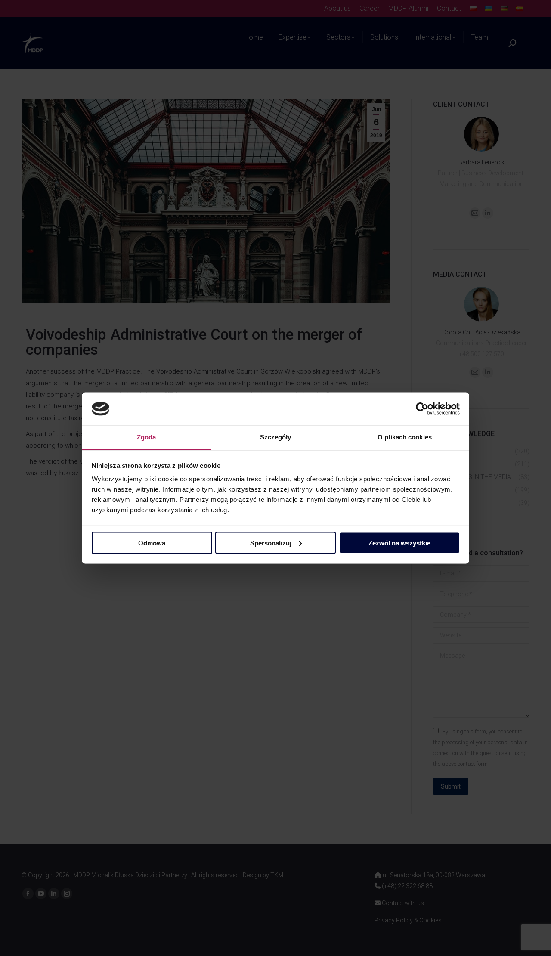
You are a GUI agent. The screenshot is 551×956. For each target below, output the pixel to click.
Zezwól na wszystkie (399, 542)
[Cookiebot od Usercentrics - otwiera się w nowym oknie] (422, 408)
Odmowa (151, 542)
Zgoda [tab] (146, 437)
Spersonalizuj (270, 542)
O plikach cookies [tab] (405, 437)
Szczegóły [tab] (275, 437)
